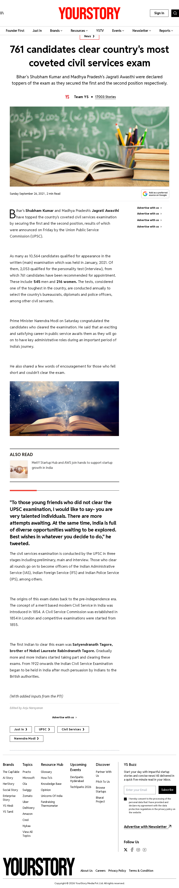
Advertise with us (63, 717)
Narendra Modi (24, 738)
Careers (100, 871)
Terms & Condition (141, 871)
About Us (87, 871)
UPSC (43, 729)
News (87, 36)
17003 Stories (105, 97)
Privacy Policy (117, 871)
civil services (71, 729)
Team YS (81, 97)
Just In (19, 729)
